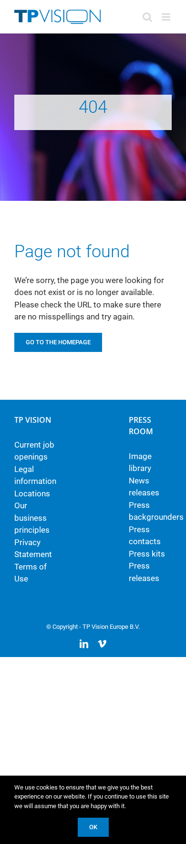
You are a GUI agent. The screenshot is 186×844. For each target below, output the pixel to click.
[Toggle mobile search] (147, 17)
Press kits (147, 554)
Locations (32, 493)
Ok (93, 827)
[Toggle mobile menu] (167, 17)
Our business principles (32, 518)
